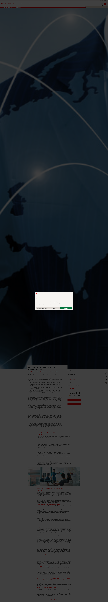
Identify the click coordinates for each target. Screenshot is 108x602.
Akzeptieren (66, 308)
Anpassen (53, 308)
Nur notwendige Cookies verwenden (42, 308)
